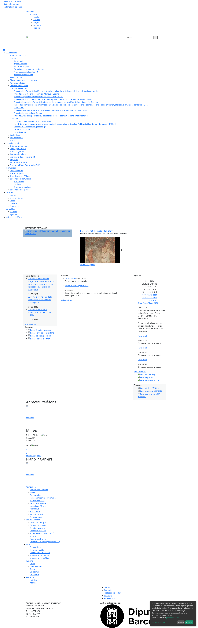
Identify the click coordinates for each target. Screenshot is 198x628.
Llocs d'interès (36, 566)
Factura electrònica (38, 539)
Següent (91, 264)
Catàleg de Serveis (38, 525)
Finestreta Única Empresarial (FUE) (45, 541)
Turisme (29, 561)
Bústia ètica (35, 511)
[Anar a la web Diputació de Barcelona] (136, 616)
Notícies (33, 580)
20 (149, 295)
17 (143, 295)
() (121, 250)
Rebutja (181, 622)
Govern (33, 492)
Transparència (36, 517)
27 (149, 297)
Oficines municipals (38, 522)
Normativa (34, 509)
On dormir (34, 572)
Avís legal (108, 595)
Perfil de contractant (39, 503)
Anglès (36, 22)
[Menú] (4, 50)
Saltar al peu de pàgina (13, 7)
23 (156, 295)
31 (143, 300)
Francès (36, 28)
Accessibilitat (109, 598)
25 (145, 297)
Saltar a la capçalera (12, 1)
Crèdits (107, 587)
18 (145, 295)
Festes (32, 563)
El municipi (31, 544)
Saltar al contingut (12, 4)
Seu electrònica (36, 514)
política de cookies (173, 618)
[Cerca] (155, 37)
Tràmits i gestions (37, 528)
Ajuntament (31, 487)
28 (152, 297)
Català (36, 17)
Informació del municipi (40, 555)
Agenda (33, 583)
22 (154, 295)
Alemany (37, 25)
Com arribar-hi (36, 547)
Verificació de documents (41, 533)
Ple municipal (35, 495)
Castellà (36, 19)
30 (156, 297)
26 (147, 297)
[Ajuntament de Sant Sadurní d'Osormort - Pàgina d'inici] (52, 41)
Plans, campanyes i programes (43, 498)
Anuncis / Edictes (37, 500)
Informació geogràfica (39, 558)
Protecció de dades (112, 593)
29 (154, 297)
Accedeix (30, 417)
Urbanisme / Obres (38, 506)
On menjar (34, 574)
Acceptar (189, 622)
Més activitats (140, 371)
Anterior (83, 264)
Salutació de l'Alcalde (39, 489)
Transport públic (37, 550)
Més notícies (66, 300)
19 (147, 295)
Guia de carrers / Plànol (40, 552)
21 (152, 295)
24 (143, 297)
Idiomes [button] (33, 14)
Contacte (30, 11)
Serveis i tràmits (33, 519)
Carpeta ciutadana (38, 530)
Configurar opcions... (159, 622)
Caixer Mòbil (70, 278)
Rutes (32, 569)
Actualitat (30, 577)
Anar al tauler (30, 324)
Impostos (34, 536)
